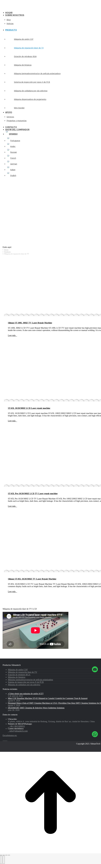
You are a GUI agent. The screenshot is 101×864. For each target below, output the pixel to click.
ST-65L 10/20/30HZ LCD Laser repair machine (29, 408)
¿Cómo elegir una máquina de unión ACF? (26, 693)
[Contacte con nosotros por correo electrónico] (95, 669)
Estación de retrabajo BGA (19, 675)
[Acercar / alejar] (9, 855)
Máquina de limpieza (16, 677)
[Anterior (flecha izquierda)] (1, 860)
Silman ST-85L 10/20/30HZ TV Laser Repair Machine (32, 579)
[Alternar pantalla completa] (6, 855)
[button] (22, 8)
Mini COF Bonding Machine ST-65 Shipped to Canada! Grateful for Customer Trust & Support (47, 698)
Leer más (12, 335)
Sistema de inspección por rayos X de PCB (26, 682)
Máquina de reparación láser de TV (22, 672)
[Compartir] (4, 855)
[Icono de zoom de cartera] (98, 286)
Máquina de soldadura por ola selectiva (24, 685)
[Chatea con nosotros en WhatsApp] (95, 734)
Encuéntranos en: (10, 735)
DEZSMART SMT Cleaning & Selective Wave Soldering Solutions (36, 708)
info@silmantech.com (18, 731)
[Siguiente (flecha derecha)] (4, 860)
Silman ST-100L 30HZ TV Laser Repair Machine (30, 323)
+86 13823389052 (17, 726)
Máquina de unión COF (18, 670)
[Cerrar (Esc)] (1, 855)
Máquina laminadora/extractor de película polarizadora (30, 680)
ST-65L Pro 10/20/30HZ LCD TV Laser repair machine (33, 493)
